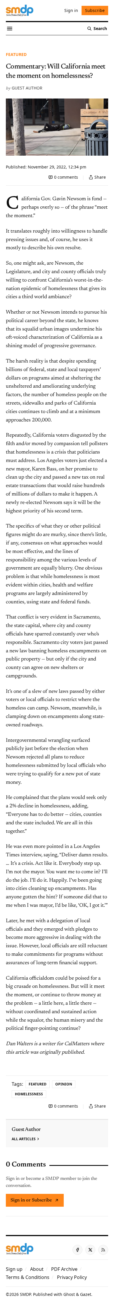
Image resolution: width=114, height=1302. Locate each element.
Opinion (63, 1084)
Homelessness (29, 1094)
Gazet (85, 1294)
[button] (14, 1269)
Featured (16, 54)
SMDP (25, 1294)
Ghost (69, 1294)
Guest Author (27, 88)
